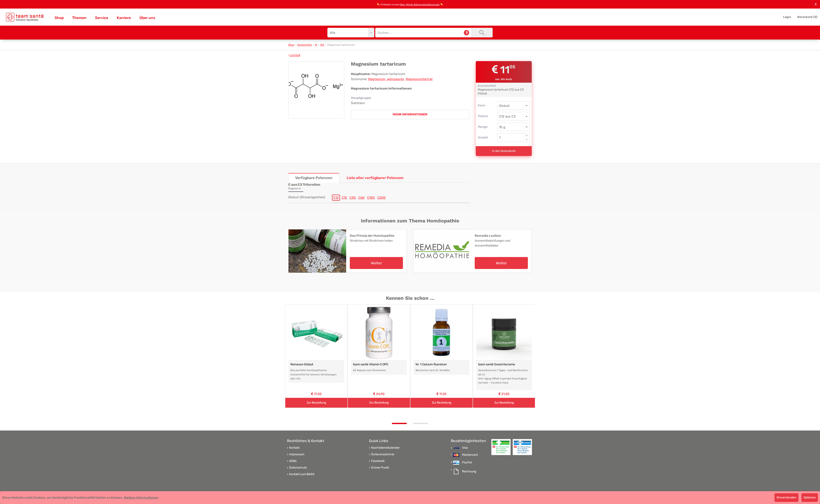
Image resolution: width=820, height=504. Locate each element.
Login (787, 17)
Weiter (376, 263)
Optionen (810, 497)
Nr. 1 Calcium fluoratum (431, 364)
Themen (79, 18)
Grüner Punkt (380, 467)
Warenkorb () (807, 17)
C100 (371, 198)
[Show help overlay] (466, 32)
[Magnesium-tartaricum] (316, 90)
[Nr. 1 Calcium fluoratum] (441, 332)
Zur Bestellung (316, 402)
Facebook (378, 461)
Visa (465, 447)
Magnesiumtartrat (419, 79)
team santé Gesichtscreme (496, 364)
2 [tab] (420, 423)
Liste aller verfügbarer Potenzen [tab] (375, 178)
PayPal (467, 462)
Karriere (124, 18)
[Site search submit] (482, 32)
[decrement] (527, 140)
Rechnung (469, 471)
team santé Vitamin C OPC (370, 364)
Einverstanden (786, 497)
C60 (361, 198)
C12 (336, 198)
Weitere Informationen (141, 498)
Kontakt (294, 447)
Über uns (147, 18)
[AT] (24, 17)
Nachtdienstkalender (385, 447)
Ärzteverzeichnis (382, 454)
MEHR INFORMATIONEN (410, 114)
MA (322, 44)
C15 (344, 198)
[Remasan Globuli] (316, 332)
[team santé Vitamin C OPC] (379, 332)
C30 (353, 198)
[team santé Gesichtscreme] (504, 332)
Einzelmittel (304, 44)
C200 (381, 198)
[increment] (527, 135)
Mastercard (470, 454)
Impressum (296, 454)
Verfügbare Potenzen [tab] (313, 178)
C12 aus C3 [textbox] (507, 116)
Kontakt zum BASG (302, 474)
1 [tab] (399, 423)
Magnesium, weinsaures (386, 79)
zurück (294, 55)
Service (101, 18)
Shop (59, 18)
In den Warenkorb (503, 151)
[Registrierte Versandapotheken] (501, 447)
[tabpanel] (316, 356)
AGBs (293, 461)
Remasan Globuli (301, 364)
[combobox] (513, 116)
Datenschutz (298, 467)
